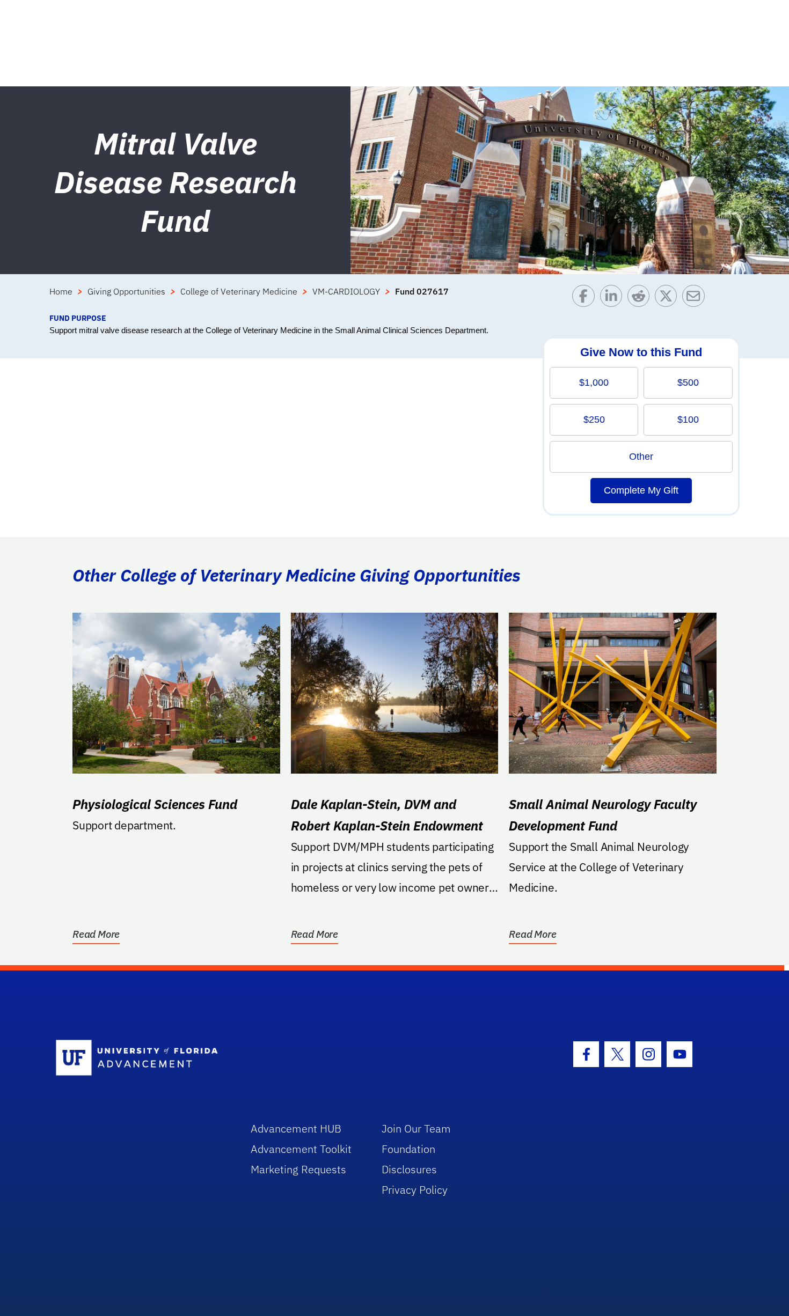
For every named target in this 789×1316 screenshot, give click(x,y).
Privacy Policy (415, 1189)
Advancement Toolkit (301, 1149)
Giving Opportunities (126, 291)
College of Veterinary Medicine (238, 291)
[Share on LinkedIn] (613, 298)
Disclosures (409, 1169)
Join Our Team (416, 1128)
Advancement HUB (296, 1128)
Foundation (408, 1149)
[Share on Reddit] (641, 298)
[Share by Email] (696, 298)
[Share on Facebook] (586, 298)
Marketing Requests (298, 1169)
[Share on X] (668, 298)
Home (60, 291)
